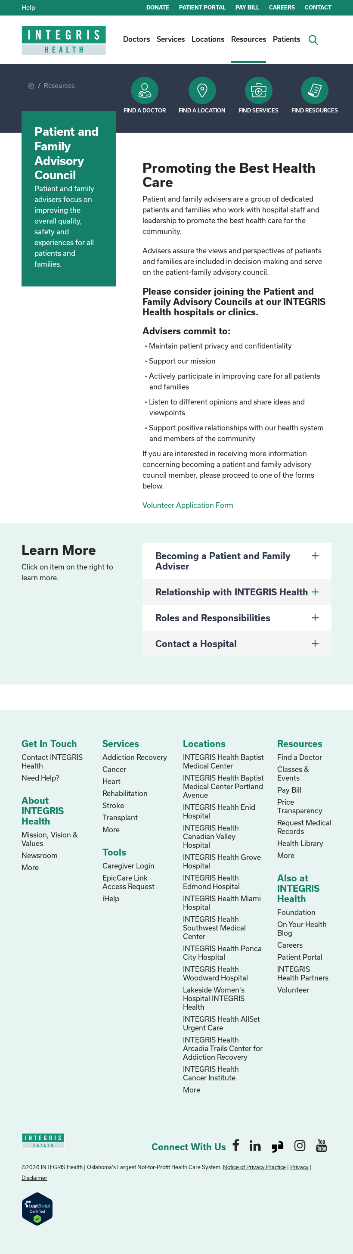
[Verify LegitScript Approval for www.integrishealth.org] (37, 1208)
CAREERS (282, 7)
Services (171, 39)
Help (28, 7)
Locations (208, 39)
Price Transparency (299, 806)
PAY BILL (247, 7)
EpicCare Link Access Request (128, 882)
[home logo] (65, 46)
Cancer (114, 769)
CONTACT (318, 7)
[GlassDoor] (277, 1145)
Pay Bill (289, 790)
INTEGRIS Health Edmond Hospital (211, 882)
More (30, 867)
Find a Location (202, 110)
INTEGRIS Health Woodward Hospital (215, 973)
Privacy (299, 1167)
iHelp (110, 898)
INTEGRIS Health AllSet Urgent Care (221, 1023)
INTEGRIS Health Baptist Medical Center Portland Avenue (223, 786)
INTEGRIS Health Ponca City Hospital (222, 952)
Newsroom (40, 855)
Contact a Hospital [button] (196, 643)
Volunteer (293, 990)
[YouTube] (321, 1145)
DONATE (157, 7)
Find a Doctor (145, 110)
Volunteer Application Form (187, 505)
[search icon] (316, 39)
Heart (111, 781)
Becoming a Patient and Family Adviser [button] (223, 561)
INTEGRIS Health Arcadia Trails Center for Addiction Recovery (223, 1048)
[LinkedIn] (255, 1145)
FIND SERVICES (258, 110)
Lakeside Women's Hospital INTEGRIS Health (214, 998)
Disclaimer (34, 1178)
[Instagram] (300, 1145)
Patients (286, 39)
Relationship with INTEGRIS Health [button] (231, 592)
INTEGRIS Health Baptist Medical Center (223, 761)
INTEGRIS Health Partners (302, 973)
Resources (248, 39)
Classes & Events (293, 773)
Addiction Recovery (134, 757)
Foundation (296, 912)
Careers (290, 945)
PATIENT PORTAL (202, 7)
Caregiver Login (128, 866)
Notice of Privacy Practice (254, 1167)
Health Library (300, 843)
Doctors (136, 39)
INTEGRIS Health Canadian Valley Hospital (211, 836)
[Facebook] (235, 1145)
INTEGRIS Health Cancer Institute (211, 1073)
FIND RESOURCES (314, 110)
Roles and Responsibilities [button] (212, 618)
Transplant (120, 817)
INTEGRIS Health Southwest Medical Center (214, 927)
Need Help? (40, 778)
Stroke (113, 805)
